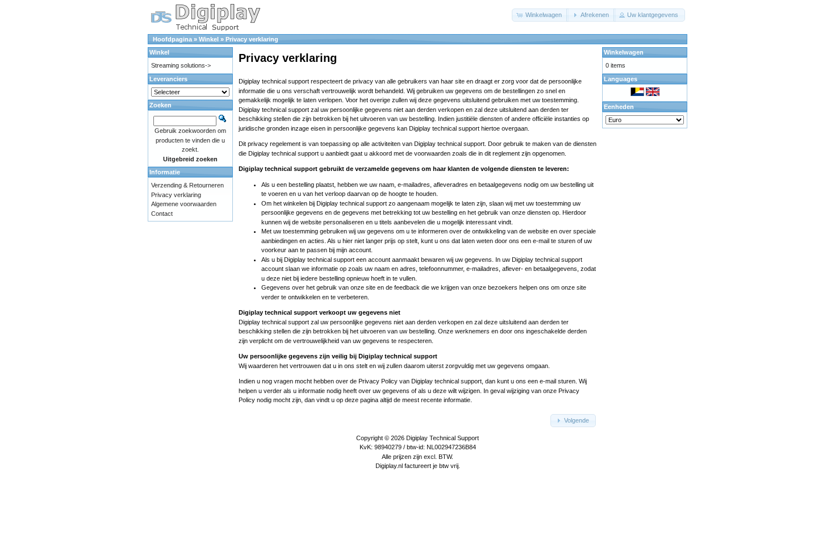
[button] (540, 15)
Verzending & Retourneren (187, 185)
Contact (162, 213)
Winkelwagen (624, 52)
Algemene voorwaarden (183, 204)
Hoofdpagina (172, 39)
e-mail (541, 240)
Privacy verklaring (252, 39)
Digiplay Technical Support (442, 438)
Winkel (209, 39)
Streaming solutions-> (181, 65)
